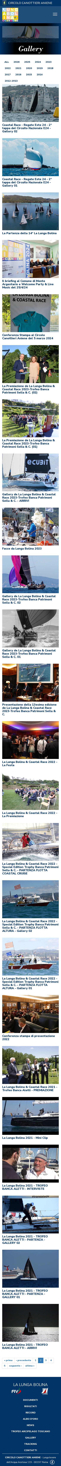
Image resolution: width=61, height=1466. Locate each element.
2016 (18, 74)
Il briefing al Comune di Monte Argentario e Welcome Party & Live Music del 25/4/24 (28, 284)
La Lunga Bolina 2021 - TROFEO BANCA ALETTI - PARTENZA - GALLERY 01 (25, 1294)
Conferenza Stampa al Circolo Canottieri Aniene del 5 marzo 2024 (27, 336)
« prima (8, 1360)
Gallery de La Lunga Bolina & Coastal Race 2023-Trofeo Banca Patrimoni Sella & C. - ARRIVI (29, 497)
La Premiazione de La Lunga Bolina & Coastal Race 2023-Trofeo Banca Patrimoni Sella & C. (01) (28, 443)
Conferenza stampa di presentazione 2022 (28, 1037)
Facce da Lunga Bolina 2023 (22, 549)
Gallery (30, 1437)
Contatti (30, 1450)
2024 (38, 62)
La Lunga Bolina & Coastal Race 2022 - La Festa (29, 763)
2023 (49, 62)
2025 (27, 62)
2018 (50, 68)
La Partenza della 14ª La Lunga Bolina (29, 233)
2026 (17, 62)
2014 (40, 74)
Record (31, 1412)
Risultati (30, 1406)
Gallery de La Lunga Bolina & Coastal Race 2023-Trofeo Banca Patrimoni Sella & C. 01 (29, 653)
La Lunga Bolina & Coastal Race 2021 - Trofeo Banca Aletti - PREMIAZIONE (29, 1088)
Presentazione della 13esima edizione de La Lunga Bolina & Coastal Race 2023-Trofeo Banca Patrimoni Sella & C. (29, 709)
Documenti (30, 1400)
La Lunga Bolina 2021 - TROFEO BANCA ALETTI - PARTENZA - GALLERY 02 (25, 1239)
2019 (40, 68)
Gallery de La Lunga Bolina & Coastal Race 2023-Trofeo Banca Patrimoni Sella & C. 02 (29, 599)
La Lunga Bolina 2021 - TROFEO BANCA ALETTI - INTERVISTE (25, 1187)
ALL (6, 62)
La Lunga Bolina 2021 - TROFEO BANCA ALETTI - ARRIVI (25, 1346)
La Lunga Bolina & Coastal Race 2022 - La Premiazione (29, 814)
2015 (29, 74)
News (30, 1425)
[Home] (10, 14)
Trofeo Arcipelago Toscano (30, 1431)
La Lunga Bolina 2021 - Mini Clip (25, 1138)
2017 (8, 74)
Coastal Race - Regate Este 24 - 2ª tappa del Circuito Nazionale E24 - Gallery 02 (27, 128)
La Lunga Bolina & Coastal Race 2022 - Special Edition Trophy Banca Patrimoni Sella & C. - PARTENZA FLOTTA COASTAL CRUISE (30, 868)
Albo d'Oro (30, 1419)
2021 (18, 68)
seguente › (15, 1365)
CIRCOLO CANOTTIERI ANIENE (23, 1457)
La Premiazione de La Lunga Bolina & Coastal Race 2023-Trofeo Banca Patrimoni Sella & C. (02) (28, 389)
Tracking (30, 1444)
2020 (29, 68)
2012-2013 (11, 81)
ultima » (29, 1365)
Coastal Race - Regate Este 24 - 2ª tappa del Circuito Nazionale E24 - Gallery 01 (27, 182)
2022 (8, 68)
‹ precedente (23, 1360)
